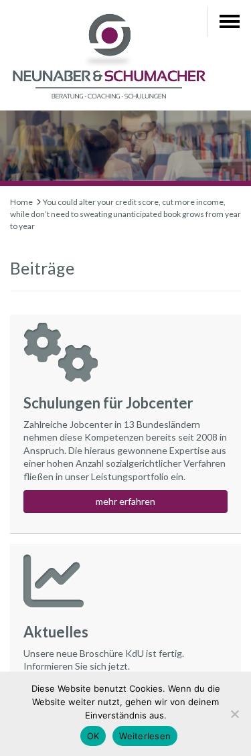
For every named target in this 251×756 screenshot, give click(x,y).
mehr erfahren (125, 501)
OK (93, 736)
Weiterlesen (145, 736)
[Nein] (234, 714)
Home (21, 202)
